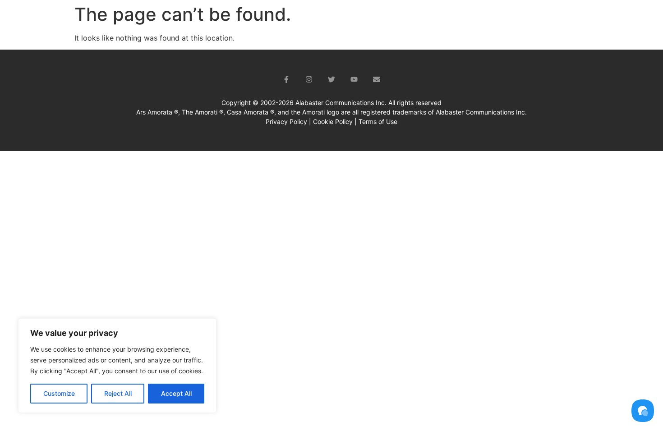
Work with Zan (490, 20)
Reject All (118, 393)
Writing (555, 20)
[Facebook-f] (286, 79)
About (427, 20)
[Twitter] (331, 79)
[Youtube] (354, 79)
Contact (609, 20)
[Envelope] (376, 79)
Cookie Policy (333, 121)
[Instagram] (309, 79)
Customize (59, 393)
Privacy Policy (286, 121)
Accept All (176, 393)
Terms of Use (378, 121)
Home (390, 20)
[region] (117, 365)
